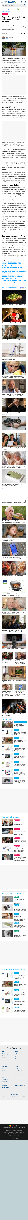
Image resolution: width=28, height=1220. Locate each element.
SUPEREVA (19, 1130)
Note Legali (11, 1132)
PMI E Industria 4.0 (20, 1085)
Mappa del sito (12, 1096)
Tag (18, 1096)
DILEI (20, 1129)
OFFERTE (16, 730)
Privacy (16, 1132)
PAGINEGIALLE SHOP (21, 1127)
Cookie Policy (21, 1132)
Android (17, 1053)
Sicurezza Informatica (5, 1086)
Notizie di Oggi (5, 1053)
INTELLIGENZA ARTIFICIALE (20, 722)
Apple (16, 1056)
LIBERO (4, 1127)
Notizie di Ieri (5, 1056)
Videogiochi (4, 1081)
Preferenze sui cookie (12, 1133)
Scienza (4, 1060)
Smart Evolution (6, 1070)
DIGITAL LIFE (7, 11)
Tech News (4, 1058)
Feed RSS (4, 1096)
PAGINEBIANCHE (9, 1129)
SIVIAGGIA (24, 1129)
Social (3, 1077)
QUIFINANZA (8, 1130)
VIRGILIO (8, 1127)
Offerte (3, 1062)
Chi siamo (5, 1132)
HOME (3, 11)
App (16, 1058)
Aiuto (19, 1133)
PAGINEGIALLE (13, 1127)
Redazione (18, 1075)
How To (16, 1068)
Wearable (4, 1068)
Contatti (23, 1096)
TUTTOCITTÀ (15, 1129)
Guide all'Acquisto (19, 1070)
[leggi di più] (25, 38)
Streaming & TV (5, 1079)
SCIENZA (16, 896)
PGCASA (4, 1129)
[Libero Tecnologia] (14, 1094)
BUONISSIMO (14, 1130)
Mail (21, 4)
